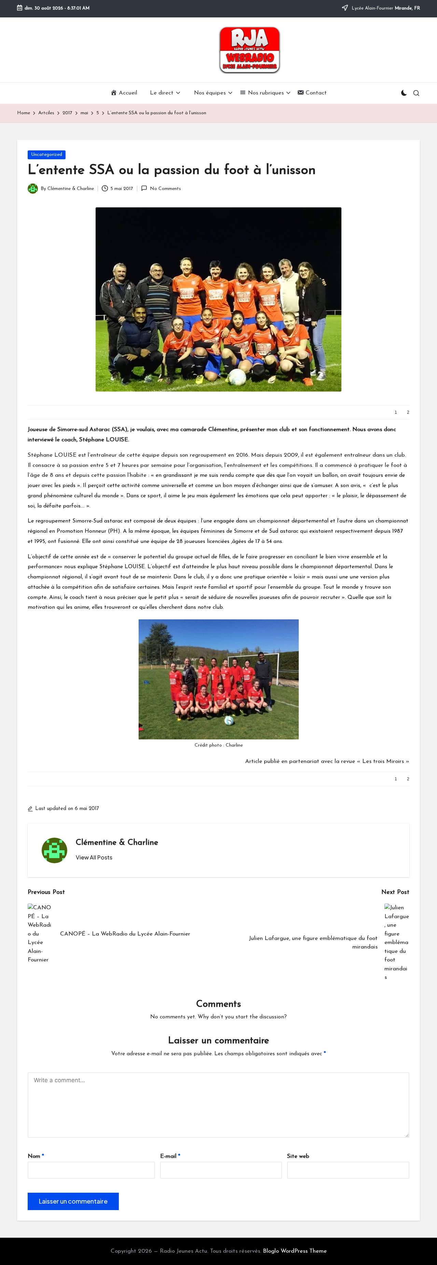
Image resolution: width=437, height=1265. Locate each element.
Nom (36, 1156)
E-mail (170, 1156)
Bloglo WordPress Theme (295, 1251)
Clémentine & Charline (117, 843)
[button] (94, 857)
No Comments (165, 188)
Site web (298, 1156)
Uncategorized (46, 154)
